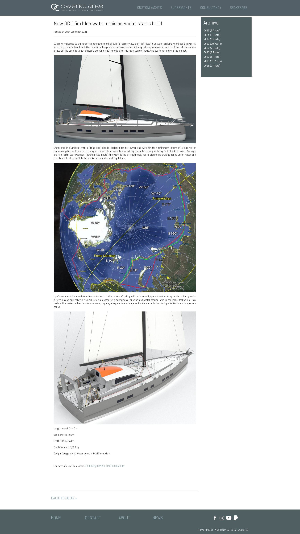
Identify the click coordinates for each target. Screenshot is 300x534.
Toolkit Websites (239, 529)
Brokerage (238, 7)
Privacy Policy (205, 529)
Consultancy (210, 7)
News (158, 517)
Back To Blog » (64, 498)
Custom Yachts (149, 7)
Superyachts (180, 7)
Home (56, 517)
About (124, 517)
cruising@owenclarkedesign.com (104, 466)
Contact (93, 517)
